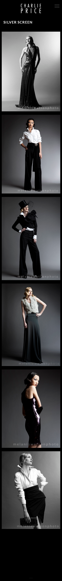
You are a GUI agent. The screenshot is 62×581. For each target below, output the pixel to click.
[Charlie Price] (31, 8)
